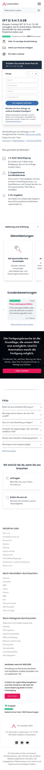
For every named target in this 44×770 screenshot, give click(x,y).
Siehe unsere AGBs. (33, 134)
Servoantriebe (8, 648)
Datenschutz (8, 555)
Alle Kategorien (9, 655)
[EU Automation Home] (10, 4)
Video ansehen (22, 371)
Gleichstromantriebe (11, 634)
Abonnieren (12, 696)
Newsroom (7, 540)
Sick (4, 600)
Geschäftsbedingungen (12, 558)
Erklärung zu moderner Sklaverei (16, 562)
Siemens (6, 578)
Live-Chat (6, 141)
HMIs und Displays (10, 637)
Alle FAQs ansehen (9, 451)
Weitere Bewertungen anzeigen (22, 324)
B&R (4, 596)
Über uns (6, 533)
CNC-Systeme (8, 630)
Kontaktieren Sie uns (11, 537)
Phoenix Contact (9, 603)
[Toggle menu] (39, 4)
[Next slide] (39, 309)
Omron (6, 592)
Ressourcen (7, 566)
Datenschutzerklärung (13, 121)
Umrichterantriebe (10, 652)
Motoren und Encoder (12, 641)
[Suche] (40, 10)
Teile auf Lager (9, 610)
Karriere (6, 544)
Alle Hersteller (8, 607)
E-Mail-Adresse (18, 141)
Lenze (5, 589)
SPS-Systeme (8, 645)
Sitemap (6, 548)
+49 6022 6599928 (33, 141)
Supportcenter (9, 551)
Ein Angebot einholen (22, 103)
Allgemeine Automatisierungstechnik (17, 623)
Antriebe (6, 627)
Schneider (7, 582)
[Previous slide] (5, 309)
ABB (4, 585)
